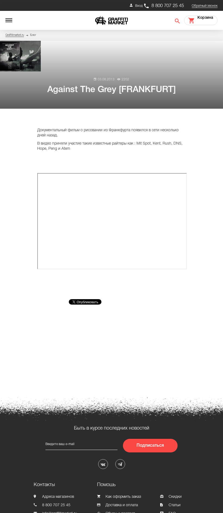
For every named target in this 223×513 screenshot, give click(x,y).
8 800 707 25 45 (167, 6)
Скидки (175, 497)
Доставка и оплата (122, 505)
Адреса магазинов (58, 497)
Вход (139, 5)
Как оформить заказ (123, 497)
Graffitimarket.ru (14, 35)
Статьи (175, 505)
